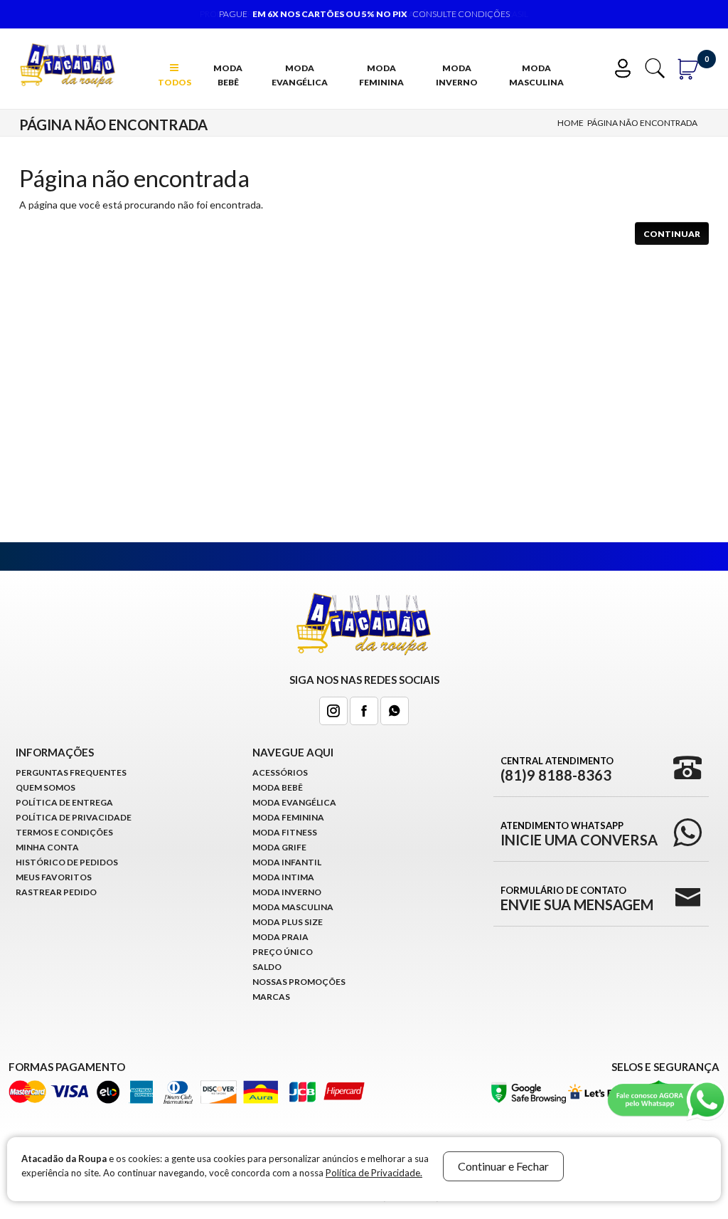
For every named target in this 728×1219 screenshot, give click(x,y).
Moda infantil (286, 862)
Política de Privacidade (74, 817)
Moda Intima (283, 877)
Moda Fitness (284, 832)
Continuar (671, 233)
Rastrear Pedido (56, 892)
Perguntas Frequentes (71, 772)
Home (570, 122)
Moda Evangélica (300, 75)
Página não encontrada (642, 122)
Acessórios (280, 772)
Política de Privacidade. (374, 1172)
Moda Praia (280, 937)
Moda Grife (279, 847)
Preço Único (282, 951)
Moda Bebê (227, 75)
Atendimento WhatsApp (579, 833)
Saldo (267, 966)
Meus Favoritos (54, 877)
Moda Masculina (536, 75)
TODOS (174, 82)
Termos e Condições (64, 832)
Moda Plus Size (287, 922)
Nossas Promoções (299, 981)
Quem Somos (45, 787)
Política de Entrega (64, 802)
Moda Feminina (381, 75)
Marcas (271, 996)
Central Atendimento (557, 768)
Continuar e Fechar (503, 1166)
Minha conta (47, 847)
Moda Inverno (457, 75)
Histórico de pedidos (67, 862)
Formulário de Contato (576, 898)
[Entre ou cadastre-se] (627, 66)
